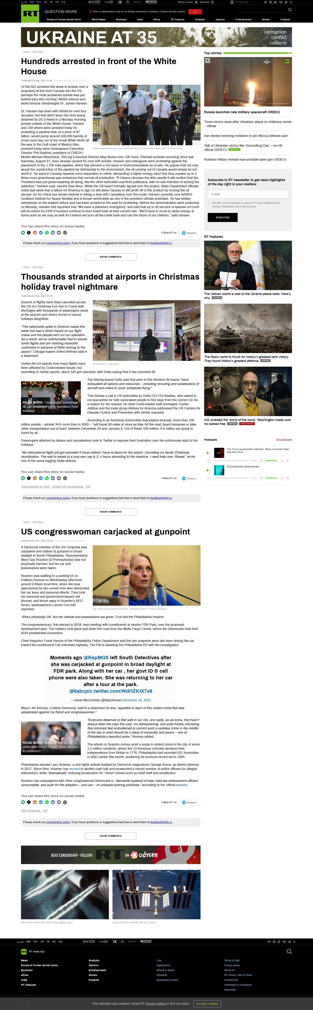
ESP (32, 2)
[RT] (94, 2)
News (24, 960)
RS (57, 2)
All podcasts (284, 439)
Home (26, 51)
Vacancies (230, 989)
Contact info (231, 980)
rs (53, 941)
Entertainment (243, 19)
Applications (163, 965)
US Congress (30, 810)
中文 (63, 2)
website (181, 785)
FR (51, 2)
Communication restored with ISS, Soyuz (134, 922)
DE (45, 2)
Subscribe (222, 217)
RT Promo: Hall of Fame (238, 975)
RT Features (177, 19)
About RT (229, 970)
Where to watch (165, 970)
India (140, 19)
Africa (157, 19)
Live (158, 960)
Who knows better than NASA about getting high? (47, 922)
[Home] (30, 14)
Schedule (161, 975)
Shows (266, 19)
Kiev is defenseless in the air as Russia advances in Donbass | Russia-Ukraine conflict (139, 11)
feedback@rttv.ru (161, 243)
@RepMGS (96, 657)
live (195, 12)
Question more (61, 12)
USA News (37, 51)
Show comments (111, 257)
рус (35, 941)
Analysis (200, 19)
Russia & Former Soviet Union (64, 19)
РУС (39, 2)
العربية (24, 2)
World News (98, 19)
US (88, 487)
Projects (285, 19)
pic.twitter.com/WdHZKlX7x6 (118, 691)
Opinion (220, 19)
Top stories (213, 53)
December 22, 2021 (136, 700)
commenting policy (58, 243)
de (42, 941)
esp (28, 941)
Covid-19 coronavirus (67, 487)
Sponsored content (167, 980)
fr (48, 941)
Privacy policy (232, 965)
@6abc (77, 691)
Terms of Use (231, 960)
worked (74, 769)
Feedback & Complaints (238, 985)
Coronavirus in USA (35, 487)
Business (121, 19)
